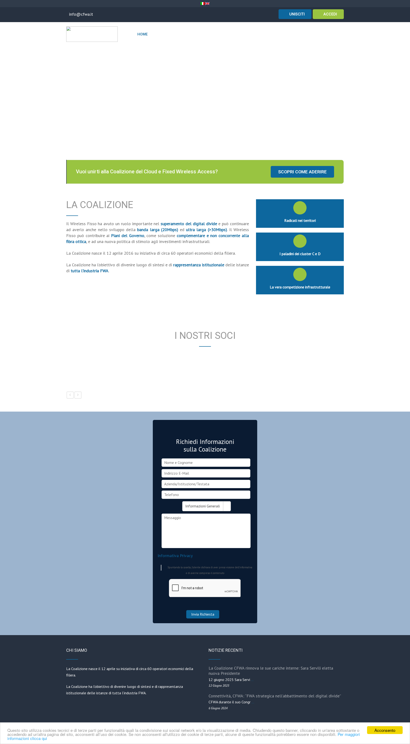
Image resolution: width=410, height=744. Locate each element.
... (252, 679)
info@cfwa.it (81, 14)
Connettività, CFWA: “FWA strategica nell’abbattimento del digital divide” (275, 696)
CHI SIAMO (161, 34)
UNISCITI (296, 14)
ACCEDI (329, 14)
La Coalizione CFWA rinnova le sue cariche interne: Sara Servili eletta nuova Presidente (271, 670)
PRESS (332, 34)
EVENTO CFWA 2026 (195, 34)
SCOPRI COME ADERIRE (302, 172)
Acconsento (384, 730)
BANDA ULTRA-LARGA (271, 34)
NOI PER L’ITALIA (230, 34)
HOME (142, 34)
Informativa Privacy (175, 555)
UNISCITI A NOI (306, 34)
